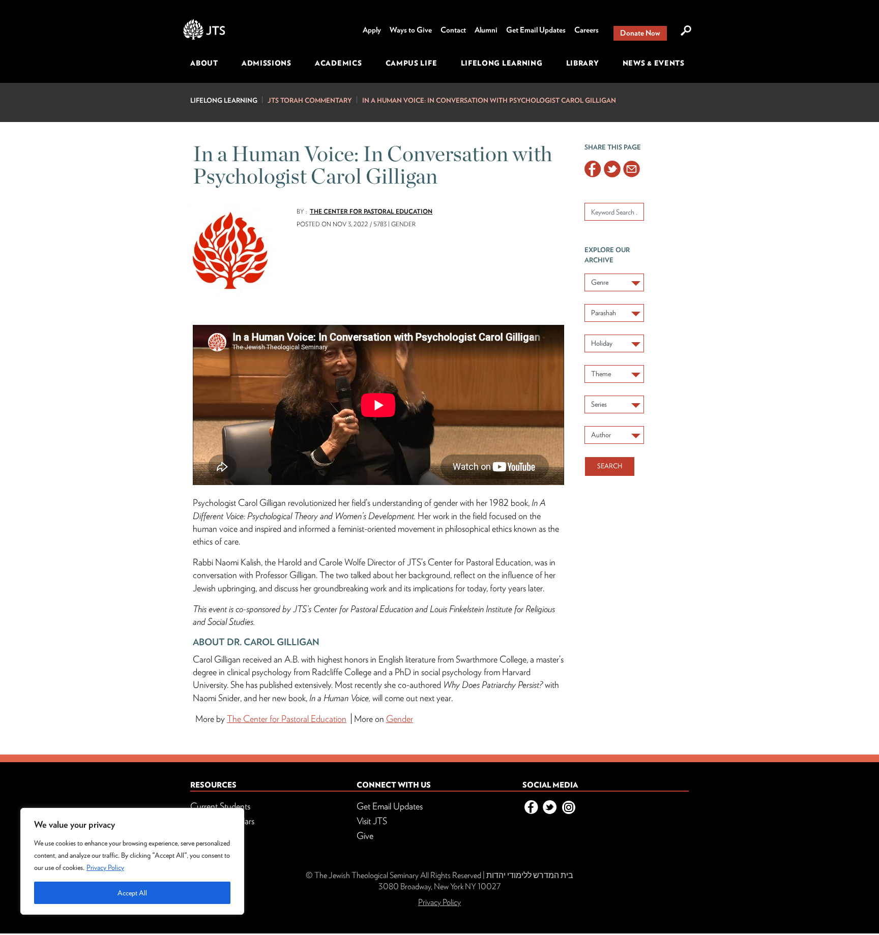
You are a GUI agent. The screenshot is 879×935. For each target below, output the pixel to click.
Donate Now (640, 33)
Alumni (486, 30)
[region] (132, 861)
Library (582, 63)
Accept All (132, 893)
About (204, 63)
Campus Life (411, 63)
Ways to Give (411, 30)
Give (365, 835)
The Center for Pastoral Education (371, 211)
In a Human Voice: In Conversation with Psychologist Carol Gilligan (489, 100)
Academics (338, 63)
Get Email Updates (536, 30)
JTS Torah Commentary (310, 100)
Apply (372, 30)
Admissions (266, 63)
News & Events (654, 63)
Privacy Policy (105, 867)
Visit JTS (372, 821)
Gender (399, 718)
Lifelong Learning (502, 63)
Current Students (220, 806)
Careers (586, 30)
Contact (453, 30)
